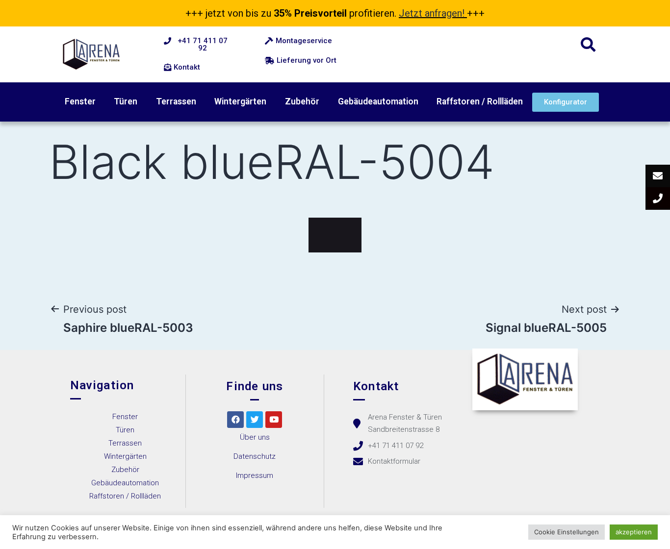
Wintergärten (240, 101)
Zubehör (302, 101)
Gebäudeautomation (378, 101)
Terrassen (176, 101)
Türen (125, 101)
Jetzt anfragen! (431, 13)
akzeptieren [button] (634, 532)
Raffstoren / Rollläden (480, 101)
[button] (197, 44)
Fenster (80, 101)
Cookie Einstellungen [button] (566, 532)
